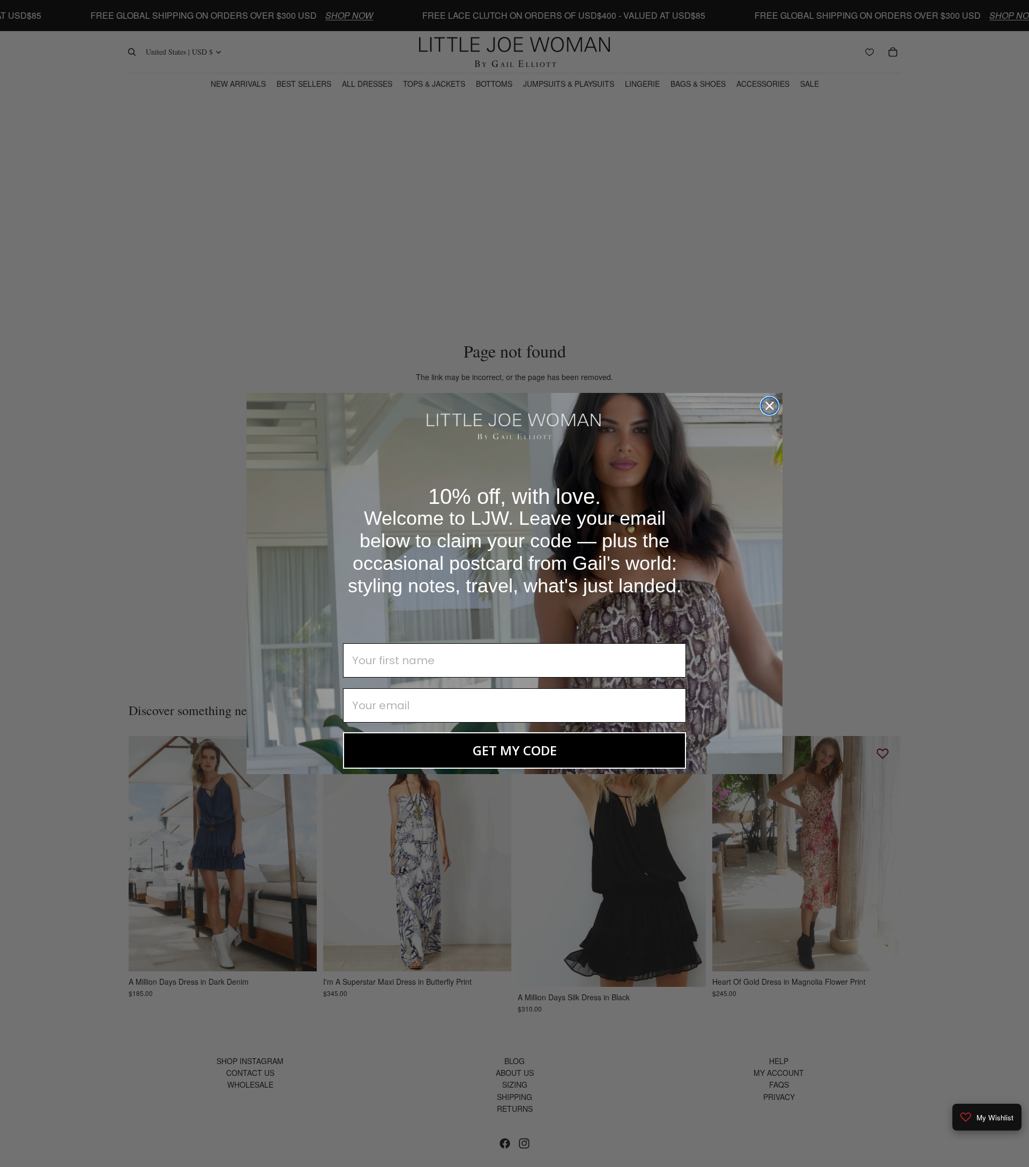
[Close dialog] (769, 405)
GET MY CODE (515, 750)
